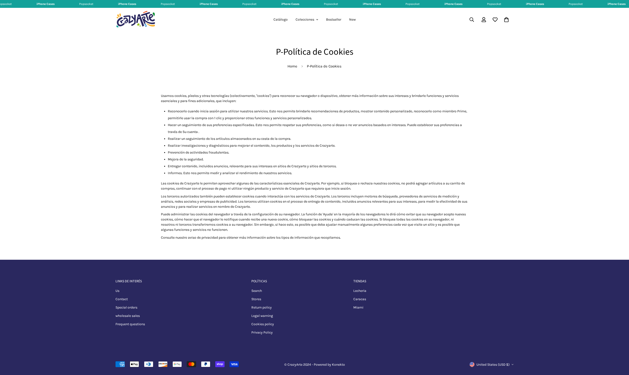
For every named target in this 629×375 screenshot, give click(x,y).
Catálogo (280, 19)
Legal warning (262, 316)
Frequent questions (130, 324)
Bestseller (333, 19)
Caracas (359, 299)
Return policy (261, 307)
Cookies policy (262, 324)
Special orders (126, 307)
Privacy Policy (262, 332)
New (352, 19)
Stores (256, 299)
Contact (121, 299)
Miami (358, 307)
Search (256, 291)
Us (117, 291)
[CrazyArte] (135, 19)
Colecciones (305, 19)
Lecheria (359, 291)
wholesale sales (127, 316)
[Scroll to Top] (619, 348)
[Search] (471, 19)
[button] (506, 19)
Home (292, 66)
